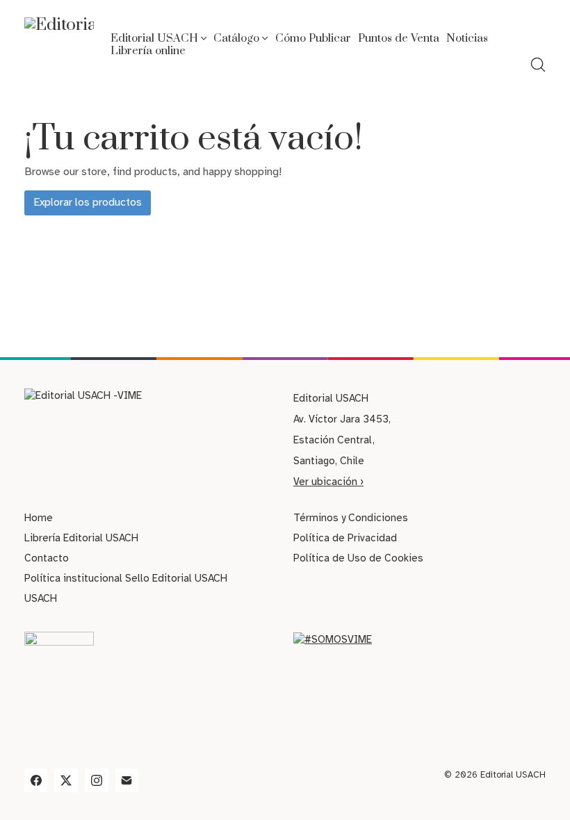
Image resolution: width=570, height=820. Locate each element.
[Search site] (538, 64)
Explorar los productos (87, 202)
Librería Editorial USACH (81, 538)
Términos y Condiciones (350, 517)
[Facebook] (36, 780)
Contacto (46, 558)
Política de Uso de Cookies (358, 558)
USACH (40, 598)
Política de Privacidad (345, 538)
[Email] (127, 780)
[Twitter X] (66, 780)
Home (38, 517)
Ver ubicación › (328, 481)
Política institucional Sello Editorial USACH (125, 578)
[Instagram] (96, 780)
